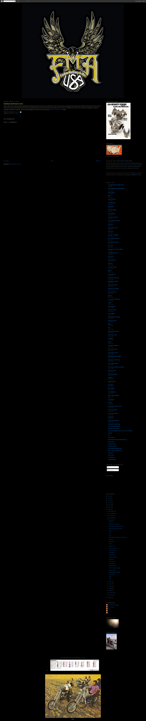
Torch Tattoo (111, 455)
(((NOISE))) (110, 338)
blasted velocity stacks (114, 524)
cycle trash (110, 453)
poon (108, 613)
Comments (110, 470)
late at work (111, 574)
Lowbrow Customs (112, 446)
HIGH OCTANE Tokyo (113, 331)
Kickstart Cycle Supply (113, 288)
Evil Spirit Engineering (113, 277)
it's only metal (112, 570)
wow (110, 533)
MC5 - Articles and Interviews (115, 450)
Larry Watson (112, 563)
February (111, 592)
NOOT (109, 195)
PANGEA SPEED (112, 210)
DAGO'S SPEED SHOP (113, 395)
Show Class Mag (112, 310)
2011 (109, 507)
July (110, 581)
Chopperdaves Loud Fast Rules (115, 249)
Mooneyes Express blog (113, 428)
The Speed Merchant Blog (114, 424)
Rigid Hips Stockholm (113, 281)
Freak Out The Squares (113, 242)
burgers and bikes (113, 565)
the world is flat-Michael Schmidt (116, 367)
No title (110, 544)
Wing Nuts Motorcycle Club (114, 406)
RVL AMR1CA (111, 388)
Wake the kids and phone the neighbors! (118, 537)
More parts (111, 559)
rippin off (111, 539)
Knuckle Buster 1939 (113, 228)
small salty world (113, 548)
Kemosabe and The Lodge (114, 360)
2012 (109, 505)
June (110, 584)
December (111, 511)
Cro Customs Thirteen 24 (114, 299)
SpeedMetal (111, 385)
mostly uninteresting (113, 363)
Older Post (98, 161)
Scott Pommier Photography (115, 448)
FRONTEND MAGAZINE (114, 317)
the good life (112, 554)
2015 (109, 498)
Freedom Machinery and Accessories (128, 165)
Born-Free (110, 224)
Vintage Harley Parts (113, 352)
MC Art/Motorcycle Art (113, 238)
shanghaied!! (111, 417)
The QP (108, 609)
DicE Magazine (111, 306)
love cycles (110, 245)
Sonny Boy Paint (112, 370)
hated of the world (112, 335)
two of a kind (112, 561)
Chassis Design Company (114, 220)
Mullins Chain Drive (113, 285)
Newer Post (6, 161)
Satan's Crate (111, 442)
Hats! (110, 535)
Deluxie (110, 324)
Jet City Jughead (110, 607)
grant (108, 611)
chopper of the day (113, 557)
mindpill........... (111, 377)
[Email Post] (20, 112)
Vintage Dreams (112, 274)
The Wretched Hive (112, 410)
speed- (110, 530)
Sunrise (110, 342)
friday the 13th (112, 550)
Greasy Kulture (111, 213)
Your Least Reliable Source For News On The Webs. (120, 430)
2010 (109, 509)
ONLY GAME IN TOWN (114, 572)
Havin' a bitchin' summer (114, 568)
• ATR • (110, 302)
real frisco (111, 522)
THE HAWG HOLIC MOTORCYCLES (117, 439)
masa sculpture (111, 313)
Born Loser (110, 231)
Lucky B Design (111, 260)
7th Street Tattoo (112, 444)
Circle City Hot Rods (113, 413)
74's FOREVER (111, 392)
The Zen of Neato (112, 292)
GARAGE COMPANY (113, 345)
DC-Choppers (111, 399)
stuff (110, 576)
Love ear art (111, 256)
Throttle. (110, 433)
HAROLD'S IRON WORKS (114, 356)
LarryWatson (111, 457)
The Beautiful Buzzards (113, 420)
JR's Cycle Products (112, 349)
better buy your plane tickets (115, 528)
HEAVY (110, 270)
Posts (109, 467)
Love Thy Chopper (112, 267)
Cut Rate (110, 402)
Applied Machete (112, 381)
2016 (109, 496)
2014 (109, 500)
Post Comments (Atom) (15, 164)
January (111, 595)
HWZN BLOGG (112, 199)
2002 (110, 579)
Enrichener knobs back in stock (13, 104)
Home (52, 161)
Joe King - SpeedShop (113, 235)
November (111, 513)
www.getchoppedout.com (56, 109)
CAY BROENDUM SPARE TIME (116, 185)
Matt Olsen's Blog (112, 320)
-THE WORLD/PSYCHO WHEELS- (116, 188)
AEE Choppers (111, 192)
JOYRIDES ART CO (113, 252)
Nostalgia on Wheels (113, 217)
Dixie (109, 327)
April (110, 588)
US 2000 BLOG (111, 202)
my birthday (111, 552)
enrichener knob (13, 113)
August (111, 520)
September (111, 518)
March (110, 590)
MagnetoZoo (111, 206)
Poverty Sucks (111, 437)
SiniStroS (110, 263)
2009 (109, 597)
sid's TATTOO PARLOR (114, 426)
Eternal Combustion (113, 374)
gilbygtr (110, 295)
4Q (108, 435)
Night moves (112, 541)
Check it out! (112, 546)
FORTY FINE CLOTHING (113, 605)
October (111, 515)
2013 (109, 502)
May (110, 586)
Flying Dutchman (112, 459)
